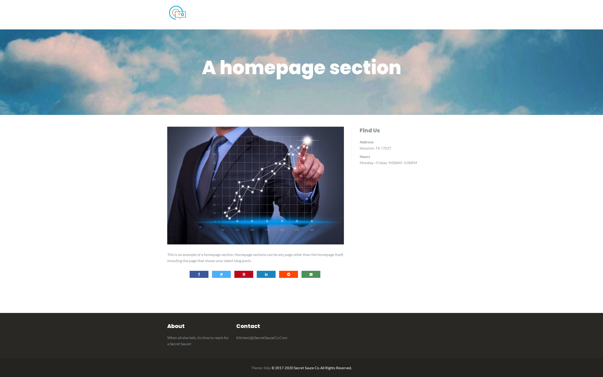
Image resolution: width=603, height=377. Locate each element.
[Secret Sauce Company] (186, 13)
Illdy (267, 368)
